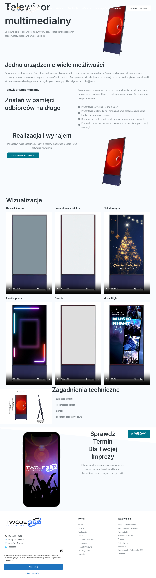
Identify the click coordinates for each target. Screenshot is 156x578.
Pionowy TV (123, 543)
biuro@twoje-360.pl (16, 539)
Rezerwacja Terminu (126, 535)
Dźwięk (59, 411)
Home (49, 8)
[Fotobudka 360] (23, 8)
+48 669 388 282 (15, 536)
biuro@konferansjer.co (17, 543)
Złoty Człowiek (86, 547)
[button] (61, 551)
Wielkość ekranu (64, 399)
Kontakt (118, 8)
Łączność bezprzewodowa (69, 416)
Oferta (85, 8)
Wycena (121, 539)
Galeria (59, 8)
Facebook (12, 547)
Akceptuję (33, 567)
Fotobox (84, 543)
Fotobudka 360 (86, 540)
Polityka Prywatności (32, 573)
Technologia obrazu (65, 405)
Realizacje (73, 8)
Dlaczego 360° (102, 8)
